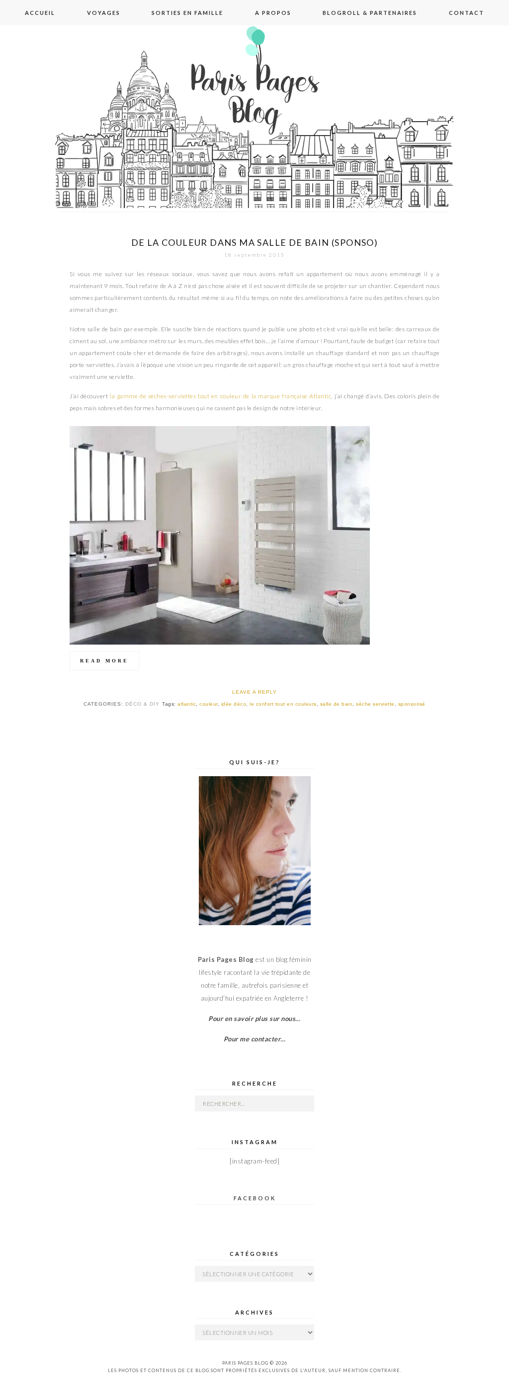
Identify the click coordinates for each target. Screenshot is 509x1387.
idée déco (234, 704)
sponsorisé (411, 704)
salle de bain (336, 704)
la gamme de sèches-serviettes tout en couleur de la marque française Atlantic (220, 396)
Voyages (103, 12)
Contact (466, 12)
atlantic (186, 704)
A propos (273, 12)
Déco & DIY (142, 704)
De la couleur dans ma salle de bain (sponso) (254, 242)
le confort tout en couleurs (283, 704)
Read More (104, 660)
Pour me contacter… (255, 1039)
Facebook (255, 1198)
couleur (208, 704)
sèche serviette (375, 704)
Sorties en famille (187, 12)
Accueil (40, 12)
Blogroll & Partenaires (370, 12)
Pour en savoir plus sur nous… (254, 1018)
